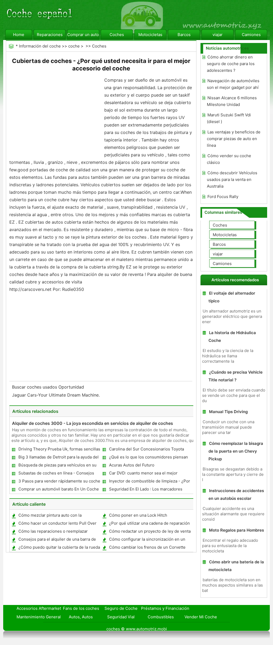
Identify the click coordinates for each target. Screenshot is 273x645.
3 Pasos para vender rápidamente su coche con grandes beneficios (59, 482)
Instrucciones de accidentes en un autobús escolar (236, 494)
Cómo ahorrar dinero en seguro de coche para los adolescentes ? (231, 63)
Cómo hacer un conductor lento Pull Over (57, 523)
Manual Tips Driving (228, 411)
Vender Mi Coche (200, 616)
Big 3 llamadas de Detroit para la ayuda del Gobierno (58, 458)
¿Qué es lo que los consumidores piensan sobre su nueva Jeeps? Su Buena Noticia (148, 458)
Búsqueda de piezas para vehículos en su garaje (57, 466)
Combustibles (161, 616)
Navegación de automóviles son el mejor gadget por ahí (233, 84)
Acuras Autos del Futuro (131, 465)
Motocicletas (150, 34)
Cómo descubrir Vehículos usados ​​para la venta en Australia (232, 179)
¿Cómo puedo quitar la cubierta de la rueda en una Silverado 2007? (59, 548)
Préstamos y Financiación (165, 608)
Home (18, 34)
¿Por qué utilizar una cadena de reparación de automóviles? (149, 524)
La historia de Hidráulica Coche (232, 336)
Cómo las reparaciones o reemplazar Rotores (53, 532)
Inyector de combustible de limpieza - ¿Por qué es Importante (149, 482)
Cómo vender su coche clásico (229, 159)
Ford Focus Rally (222, 196)
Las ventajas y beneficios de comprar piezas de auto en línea (233, 138)
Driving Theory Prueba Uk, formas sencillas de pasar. (59, 450)
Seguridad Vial (121, 616)
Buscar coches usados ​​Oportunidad (48, 387)
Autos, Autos (81, 616)
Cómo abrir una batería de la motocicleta (236, 565)
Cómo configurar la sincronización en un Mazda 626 (147, 540)
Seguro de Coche (121, 608)
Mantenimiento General (39, 616)
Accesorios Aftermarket (39, 608)
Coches (117, 34)
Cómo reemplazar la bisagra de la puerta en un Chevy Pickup (235, 451)
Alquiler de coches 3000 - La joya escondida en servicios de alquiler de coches (92, 423)
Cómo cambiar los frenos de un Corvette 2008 (147, 548)
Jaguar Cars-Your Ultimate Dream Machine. (56, 395)
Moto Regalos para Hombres (236, 530)
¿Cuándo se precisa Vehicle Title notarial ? (235, 376)
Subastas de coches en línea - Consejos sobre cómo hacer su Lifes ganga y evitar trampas (56, 474)
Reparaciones (50, 34)
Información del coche (40, 46)
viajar (217, 34)
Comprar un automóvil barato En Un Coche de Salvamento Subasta (58, 490)
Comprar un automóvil (83, 34)
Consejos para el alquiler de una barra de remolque (57, 540)
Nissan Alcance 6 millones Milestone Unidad (232, 101)
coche (74, 46)
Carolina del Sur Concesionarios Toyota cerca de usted (146, 450)
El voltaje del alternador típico (231, 297)
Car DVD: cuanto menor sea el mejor (143, 473)
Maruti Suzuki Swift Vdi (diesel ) (229, 118)
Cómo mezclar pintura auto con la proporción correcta (50, 516)
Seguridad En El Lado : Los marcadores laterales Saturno (145, 490)
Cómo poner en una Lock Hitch (138, 515)
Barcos (184, 34)
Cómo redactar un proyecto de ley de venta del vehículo (150, 532)
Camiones (251, 34)
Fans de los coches (81, 608)
